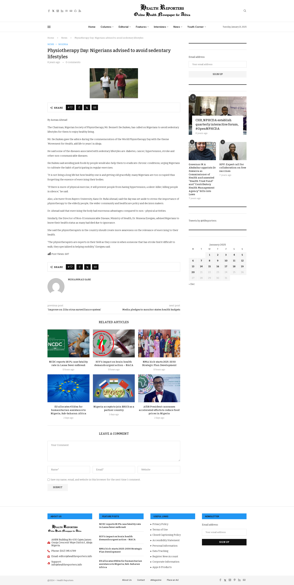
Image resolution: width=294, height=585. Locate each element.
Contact (141, 580)
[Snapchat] (75, 11)
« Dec (192, 284)
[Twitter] (53, 11)
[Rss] (79, 11)
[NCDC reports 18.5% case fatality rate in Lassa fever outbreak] (68, 343)
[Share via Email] (95, 107)
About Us (127, 580)
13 (193, 266)
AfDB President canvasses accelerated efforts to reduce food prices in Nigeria (159, 410)
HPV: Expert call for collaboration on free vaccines (232, 168)
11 (234, 260)
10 (226, 260)
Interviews (160, 26)
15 (209, 266)
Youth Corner (195, 26)
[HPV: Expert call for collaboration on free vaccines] (233, 151)
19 (242, 266)
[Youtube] (66, 11)
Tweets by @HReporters (202, 220)
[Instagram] (57, 11)
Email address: (197, 57)
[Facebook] (48, 11)
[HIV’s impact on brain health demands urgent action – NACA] (114, 343)
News (176, 26)
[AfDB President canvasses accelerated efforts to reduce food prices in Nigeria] (159, 388)
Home (91, 26)
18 (234, 266)
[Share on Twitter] (87, 107)
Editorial (123, 26)
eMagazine (155, 580)
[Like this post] (71, 107)
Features (141, 26)
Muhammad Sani (79, 279)
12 (242, 260)
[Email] (71, 11)
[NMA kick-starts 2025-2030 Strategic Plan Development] (159, 343)
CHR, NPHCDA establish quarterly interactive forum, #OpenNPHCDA (217, 124)
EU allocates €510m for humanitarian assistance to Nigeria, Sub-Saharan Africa (68, 410)
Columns (106, 26)
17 (226, 266)
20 (193, 272)
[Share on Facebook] (79, 107)
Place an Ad (172, 580)
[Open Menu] (49, 26)
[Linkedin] (62, 11)
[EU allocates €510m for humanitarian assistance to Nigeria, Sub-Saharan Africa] (68, 388)
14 (201, 266)
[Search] (245, 11)
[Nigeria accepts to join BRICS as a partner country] (114, 388)
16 (217, 266)
